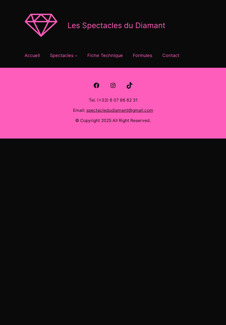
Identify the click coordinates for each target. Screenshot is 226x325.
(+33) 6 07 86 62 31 (117, 100)
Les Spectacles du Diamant (116, 25)
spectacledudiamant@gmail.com (119, 110)
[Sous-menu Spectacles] (76, 55)
